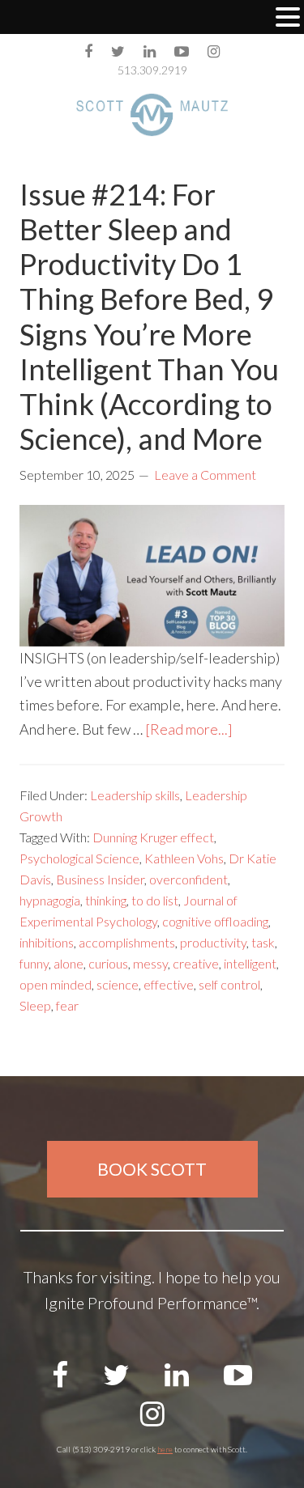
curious (108, 963)
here (165, 1449)
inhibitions (46, 942)
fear (67, 1005)
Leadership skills (135, 795)
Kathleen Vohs (184, 858)
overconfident (188, 879)
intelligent (250, 963)
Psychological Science (79, 858)
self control (229, 984)
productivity (213, 942)
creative (196, 963)
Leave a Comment (205, 474)
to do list (154, 900)
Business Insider (100, 879)
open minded (55, 984)
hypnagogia (49, 900)
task (263, 942)
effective (168, 984)
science (117, 984)
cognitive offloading (215, 921)
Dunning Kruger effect (153, 837)
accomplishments (127, 942)
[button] (288, 19)
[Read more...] (189, 729)
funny (34, 963)
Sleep (35, 1005)
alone (68, 963)
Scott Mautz (152, 115)
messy (150, 963)
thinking (105, 900)
